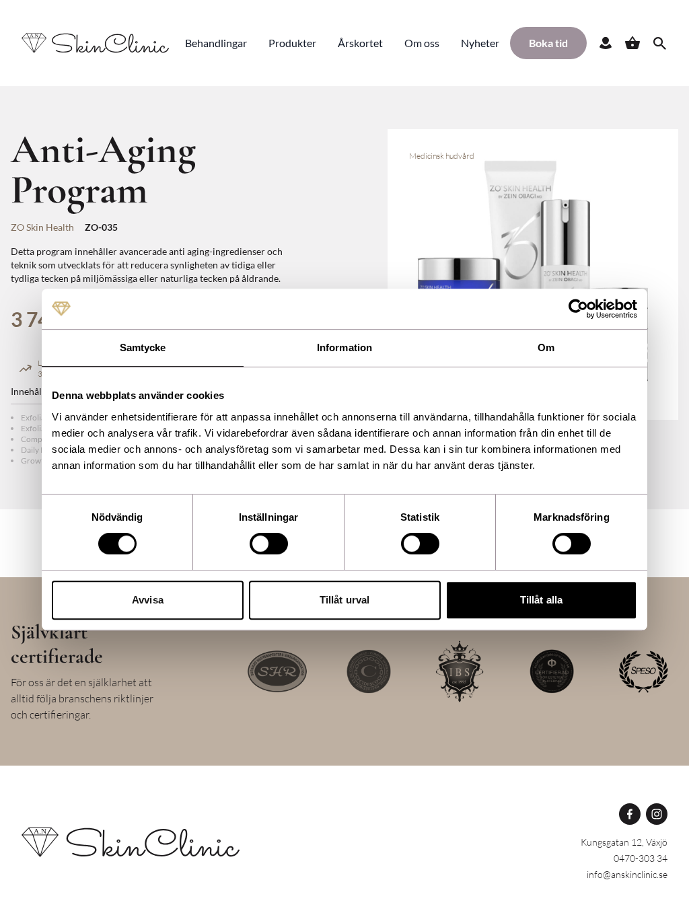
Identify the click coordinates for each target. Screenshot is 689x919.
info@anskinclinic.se (627, 874)
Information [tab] (344, 347)
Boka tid (548, 42)
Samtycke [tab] (143, 347)
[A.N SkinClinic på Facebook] (630, 814)
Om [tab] (546, 347)
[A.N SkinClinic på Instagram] (656, 814)
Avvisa (148, 599)
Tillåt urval (344, 599)
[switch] (269, 543)
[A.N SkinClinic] (131, 842)
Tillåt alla (541, 599)
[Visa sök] (659, 43)
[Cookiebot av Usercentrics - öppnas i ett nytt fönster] (578, 309)
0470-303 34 (640, 858)
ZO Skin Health (42, 227)
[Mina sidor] (605, 43)
